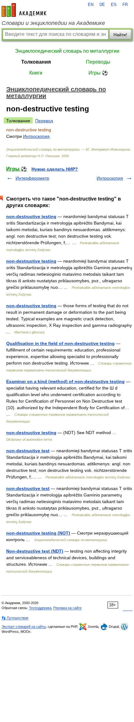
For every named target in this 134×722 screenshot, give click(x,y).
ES (114, 4)
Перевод (44, 120)
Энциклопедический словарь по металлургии (67, 51)
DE (102, 4)
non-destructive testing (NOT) (38, 533)
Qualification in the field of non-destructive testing (60, 343)
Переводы (98, 62)
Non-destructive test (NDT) (34, 551)
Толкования (36, 62)
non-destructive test (28, 450)
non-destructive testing (31, 216)
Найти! (120, 34)
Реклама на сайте (67, 608)
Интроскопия (36, 136)
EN (90, 4)
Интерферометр (32, 178)
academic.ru (24, 10)
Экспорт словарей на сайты (24, 626)
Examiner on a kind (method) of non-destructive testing (65, 381)
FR (125, 4)
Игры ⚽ (98, 72)
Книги (35, 72)
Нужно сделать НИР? (54, 169)
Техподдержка (40, 608)
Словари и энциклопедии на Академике (53, 23)
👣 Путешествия (15, 618)
